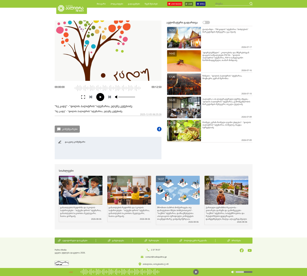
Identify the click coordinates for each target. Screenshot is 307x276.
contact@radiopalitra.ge (156, 256)
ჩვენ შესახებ (151, 3)
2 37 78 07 (155, 249)
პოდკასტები (116, 3)
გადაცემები (134, 3)
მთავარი (101, 3)
